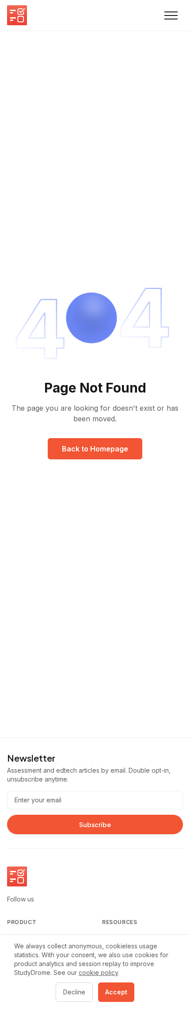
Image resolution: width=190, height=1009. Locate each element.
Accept (116, 992)
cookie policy (98, 972)
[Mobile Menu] (171, 15)
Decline (74, 992)
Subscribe (95, 824)
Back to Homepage (95, 448)
